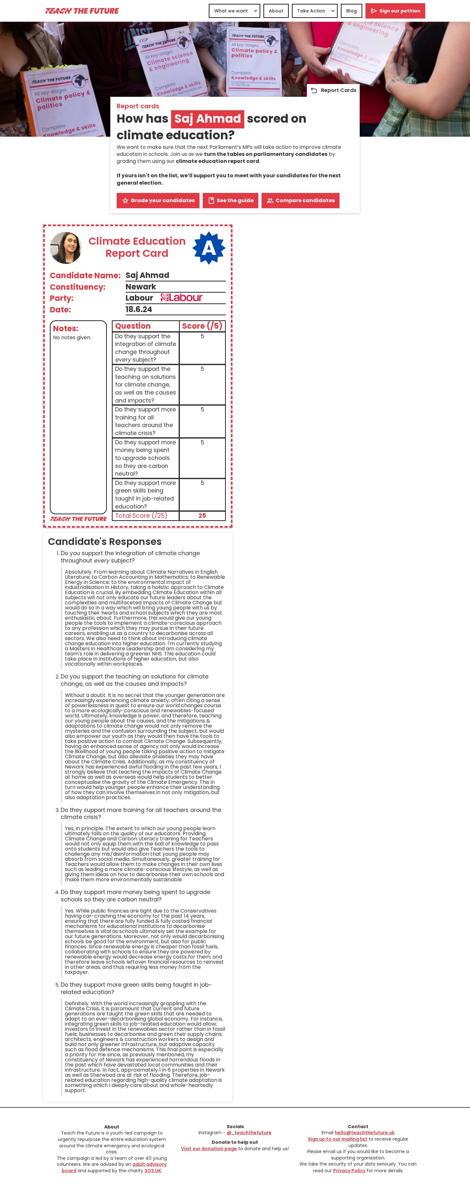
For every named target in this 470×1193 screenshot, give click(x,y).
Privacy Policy (349, 1170)
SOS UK (153, 1170)
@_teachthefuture (249, 1132)
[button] (234, 11)
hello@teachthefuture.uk (365, 1132)
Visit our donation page (209, 1148)
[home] (82, 10)
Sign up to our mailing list (337, 1139)
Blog (351, 11)
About (276, 11)
